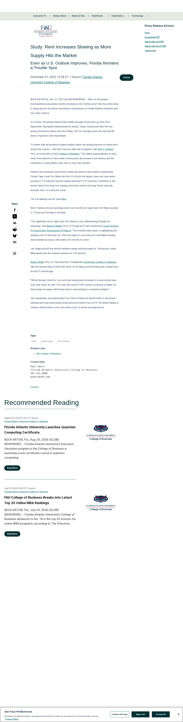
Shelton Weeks (54, 226)
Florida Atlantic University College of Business (26, 421)
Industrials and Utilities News (119, 15)
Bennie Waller (37, 262)
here (64, 199)
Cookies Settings (120, 714)
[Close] (178, 714)
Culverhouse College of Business (99, 262)
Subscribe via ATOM (155, 46)
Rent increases (64, 341)
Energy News (59, 15)
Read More (12, 468)
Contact (34, 387)
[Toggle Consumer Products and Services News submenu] (50, 15)
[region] (91, 714)
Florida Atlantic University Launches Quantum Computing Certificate (39, 430)
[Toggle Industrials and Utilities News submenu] (128, 15)
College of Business (69, 153)
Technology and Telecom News (138, 15)
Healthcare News (99, 15)
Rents (34, 341)
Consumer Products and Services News (40, 15)
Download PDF (152, 37)
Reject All (140, 714)
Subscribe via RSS (154, 41)
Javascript (150, 50)
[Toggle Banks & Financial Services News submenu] (88, 15)
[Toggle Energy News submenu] (68, 15)
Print (147, 33)
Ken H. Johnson (105, 149)
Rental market (47, 341)
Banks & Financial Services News (79, 15)
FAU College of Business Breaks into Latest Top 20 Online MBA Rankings (38, 500)
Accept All (161, 714)
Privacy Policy (11, 719)
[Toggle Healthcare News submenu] (108, 15)
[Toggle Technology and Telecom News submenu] (148, 15)
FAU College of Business (48, 353)
